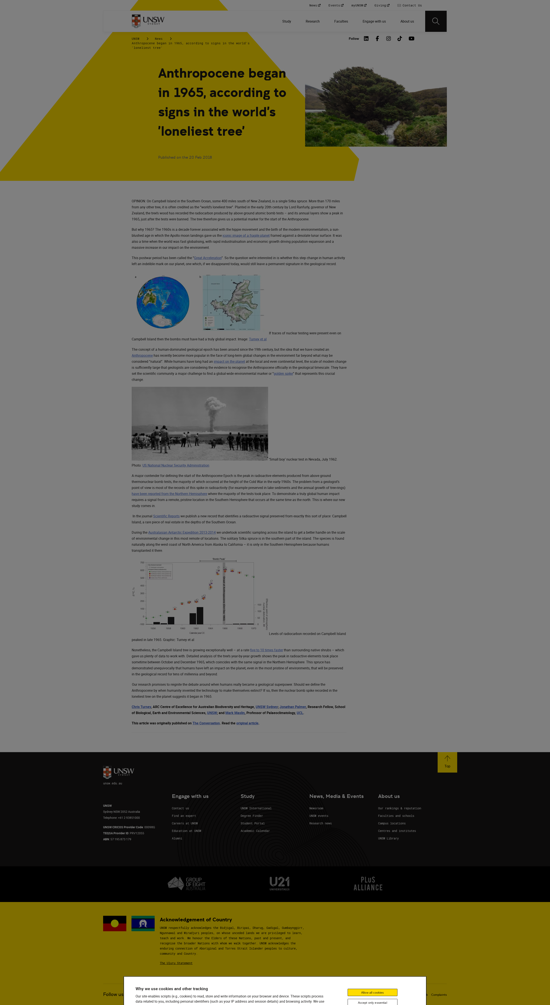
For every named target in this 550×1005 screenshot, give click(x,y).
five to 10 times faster (266, 650)
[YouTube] (411, 38)
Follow (354, 39)
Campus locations (392, 823)
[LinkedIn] (366, 38)
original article (247, 723)
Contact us (180, 808)
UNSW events (318, 816)
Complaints (439, 994)
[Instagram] (388, 38)
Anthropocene (142, 355)
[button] (447, 762)
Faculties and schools (396, 816)
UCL (300, 712)
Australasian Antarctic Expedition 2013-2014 (182, 532)
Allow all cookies (372, 992)
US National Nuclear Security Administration (175, 465)
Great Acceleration (208, 257)
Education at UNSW (186, 831)
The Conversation (206, 723)
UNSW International (256, 808)
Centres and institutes (397, 831)
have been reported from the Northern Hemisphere (169, 493)
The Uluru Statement (176, 963)
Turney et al (258, 339)
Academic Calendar (255, 831)
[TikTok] (399, 38)
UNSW (135, 39)
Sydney (272, 706)
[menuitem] (287, 21)
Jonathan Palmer (293, 706)
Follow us (113, 994)
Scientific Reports (166, 516)
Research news (320, 823)
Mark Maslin (235, 712)
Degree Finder (252, 816)
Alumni (177, 838)
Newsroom (316, 808)
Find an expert (184, 816)
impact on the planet (229, 361)
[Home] (148, 21)
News (159, 39)
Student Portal (253, 823)
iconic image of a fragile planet (246, 235)
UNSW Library (388, 838)
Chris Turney (141, 706)
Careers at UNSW (185, 823)
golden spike (283, 373)
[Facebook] (377, 38)
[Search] (436, 21)
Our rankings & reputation (399, 808)
